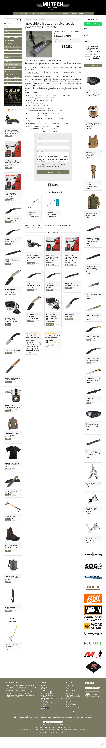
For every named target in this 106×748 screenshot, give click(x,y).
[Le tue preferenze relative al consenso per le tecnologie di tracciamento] (103, 745)
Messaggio (40, 151)
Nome (39, 138)
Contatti (66, 13)
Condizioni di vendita (47, 695)
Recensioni (44, 701)
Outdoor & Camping (11, 38)
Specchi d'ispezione (39, 20)
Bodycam (7, 83)
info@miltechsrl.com (79, 729)
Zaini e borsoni (9, 40)
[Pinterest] (92, 683)
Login (81, 13)
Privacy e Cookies (46, 693)
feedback (89, 13)
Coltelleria (7, 35)
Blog (74, 13)
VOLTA (39, 227)
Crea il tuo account (39, 13)
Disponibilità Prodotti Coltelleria (51, 698)
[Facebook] (86, 683)
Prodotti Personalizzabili (12, 80)
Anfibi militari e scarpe (11, 49)
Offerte (6, 32)
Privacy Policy (45, 708)
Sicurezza (28, 20)
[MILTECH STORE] (53, 6)
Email (38, 145)
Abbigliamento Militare (11, 46)
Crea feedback (45, 704)
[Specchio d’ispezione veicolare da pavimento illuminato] (38, 44)
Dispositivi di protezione (12, 55)
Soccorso (7, 57)
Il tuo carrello (54, 13)
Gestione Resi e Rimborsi (49, 703)
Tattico (6, 52)
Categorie (44, 687)
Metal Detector (9, 71)
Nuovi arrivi (8, 29)
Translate (59, 724)
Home (16, 13)
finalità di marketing (52, 166)
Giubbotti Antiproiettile (12, 77)
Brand (43, 689)
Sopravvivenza (9, 43)
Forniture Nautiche (10, 74)
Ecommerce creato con (53, 732)
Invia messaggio (53, 172)
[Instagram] (89, 683)
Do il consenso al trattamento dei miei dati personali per (51, 165)
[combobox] (13, 26)
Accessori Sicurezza (11, 67)
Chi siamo (25, 13)
